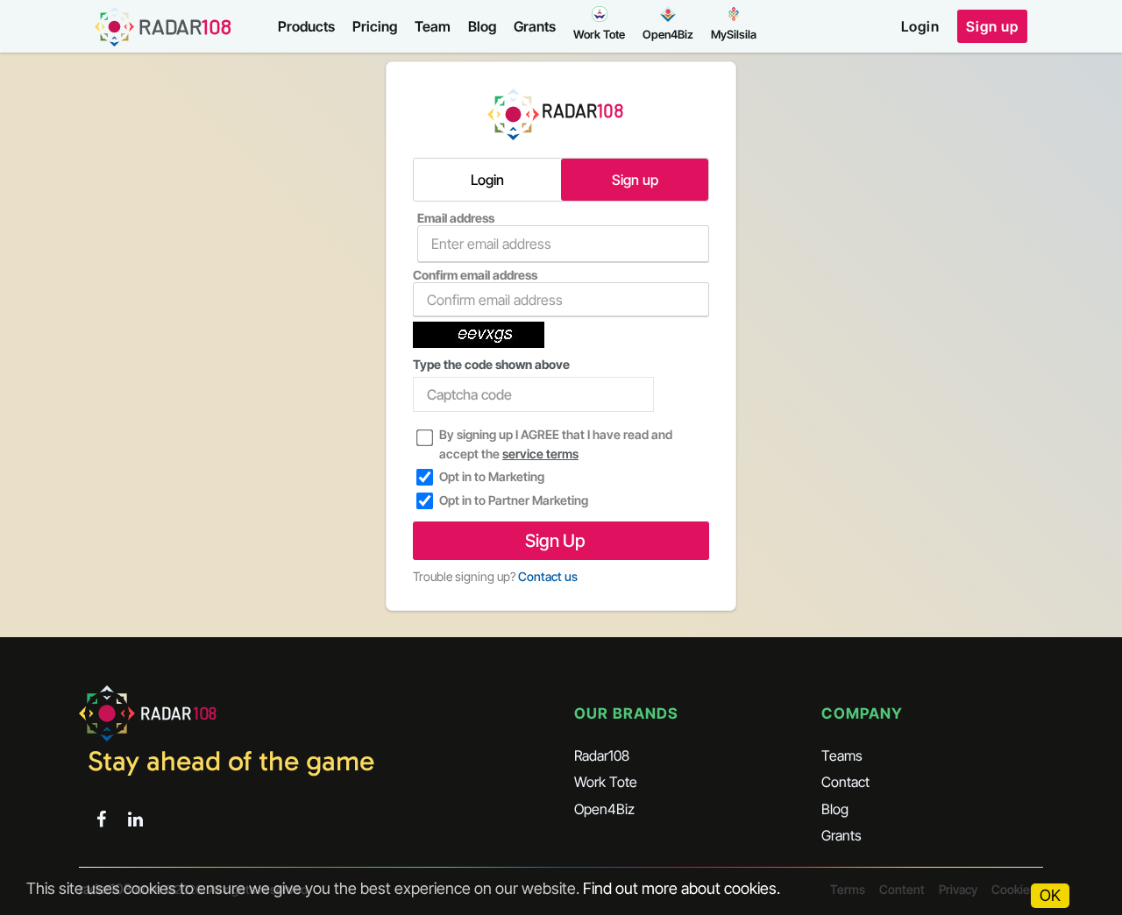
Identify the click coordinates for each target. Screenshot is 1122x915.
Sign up (992, 26)
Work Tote (605, 782)
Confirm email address (475, 274)
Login (920, 26)
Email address (455, 217)
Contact (845, 782)
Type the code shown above (491, 364)
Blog (482, 26)
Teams (842, 755)
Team (433, 26)
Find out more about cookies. (681, 888)
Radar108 (601, 755)
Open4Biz (604, 809)
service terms (540, 453)
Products (306, 26)
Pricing (374, 26)
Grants (535, 26)
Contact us (548, 576)
